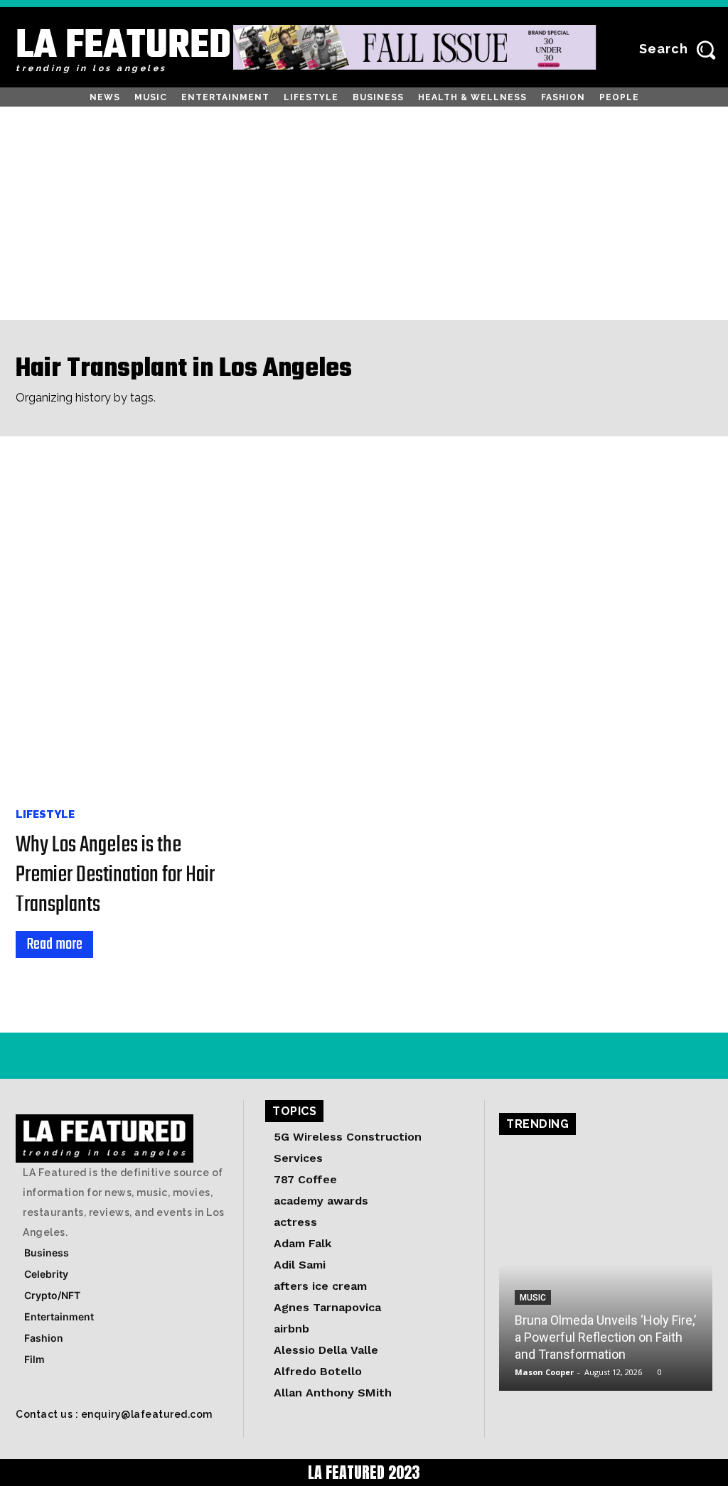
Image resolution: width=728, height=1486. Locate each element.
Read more (54, 944)
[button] (681, 49)
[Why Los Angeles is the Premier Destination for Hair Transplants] (122, 632)
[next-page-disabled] (49, 984)
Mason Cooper (544, 1372)
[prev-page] (25, 984)
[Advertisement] (364, 213)
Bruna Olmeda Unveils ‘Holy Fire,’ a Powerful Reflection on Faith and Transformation (605, 1337)
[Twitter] (92, 1055)
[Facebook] (60, 1055)
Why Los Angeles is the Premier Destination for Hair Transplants (115, 875)
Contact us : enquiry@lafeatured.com (114, 1414)
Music (533, 1298)
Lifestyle (45, 814)
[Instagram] (28, 1055)
